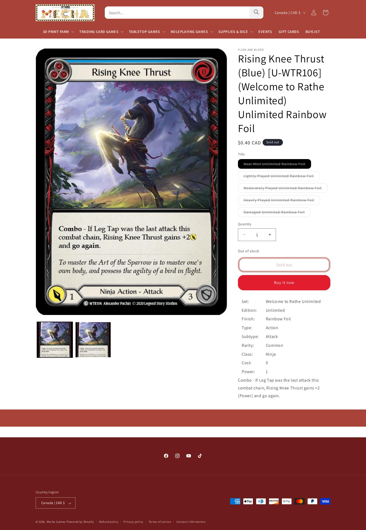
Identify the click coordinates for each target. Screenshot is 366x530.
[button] (58, 31)
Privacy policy (133, 522)
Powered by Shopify (80, 522)
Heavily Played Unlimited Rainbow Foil (282, 201)
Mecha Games (56, 522)
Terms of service (160, 522)
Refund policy (108, 522)
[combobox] (177, 12)
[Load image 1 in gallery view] (55, 340)
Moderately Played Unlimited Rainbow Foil (285, 189)
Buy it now (284, 282)
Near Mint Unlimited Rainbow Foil (277, 165)
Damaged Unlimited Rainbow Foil (277, 213)
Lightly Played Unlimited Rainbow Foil (281, 177)
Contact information (191, 522)
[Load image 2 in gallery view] (93, 340)
